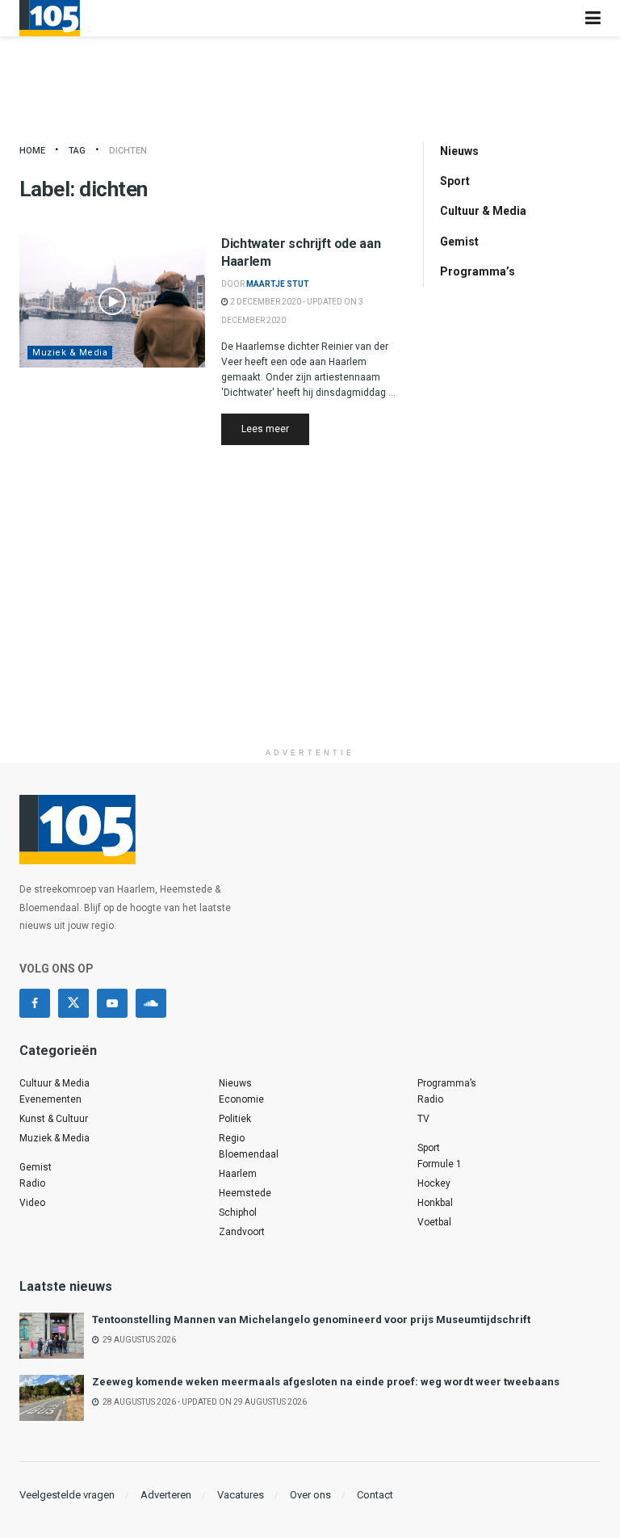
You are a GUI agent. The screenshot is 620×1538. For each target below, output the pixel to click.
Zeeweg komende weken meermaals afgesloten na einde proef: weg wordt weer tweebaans (325, 1382)
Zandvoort (242, 1232)
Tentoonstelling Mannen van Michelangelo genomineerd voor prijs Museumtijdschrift (311, 1319)
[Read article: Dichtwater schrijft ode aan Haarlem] (112, 301)
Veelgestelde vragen (67, 1495)
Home (32, 150)
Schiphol (238, 1212)
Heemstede (245, 1193)
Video (32, 1202)
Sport (455, 180)
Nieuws (459, 151)
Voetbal (434, 1222)
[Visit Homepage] (49, 18)
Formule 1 (439, 1164)
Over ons (310, 1495)
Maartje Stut (277, 283)
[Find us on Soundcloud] (151, 1003)
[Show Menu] (593, 18)
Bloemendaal (249, 1154)
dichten (128, 150)
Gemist (459, 241)
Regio (232, 1138)
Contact (375, 1495)
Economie (241, 1099)
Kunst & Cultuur (53, 1118)
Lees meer (275, 428)
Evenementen (50, 1099)
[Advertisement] (310, 627)
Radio (32, 1183)
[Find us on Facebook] (34, 1003)
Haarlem (238, 1173)
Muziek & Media (69, 352)
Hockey (433, 1183)
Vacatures (240, 1495)
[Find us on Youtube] (112, 1003)
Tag (77, 150)
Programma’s (477, 271)
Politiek (235, 1118)
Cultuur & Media (483, 210)
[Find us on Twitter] (73, 1003)
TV (423, 1118)
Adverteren (165, 1495)
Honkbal (435, 1202)
